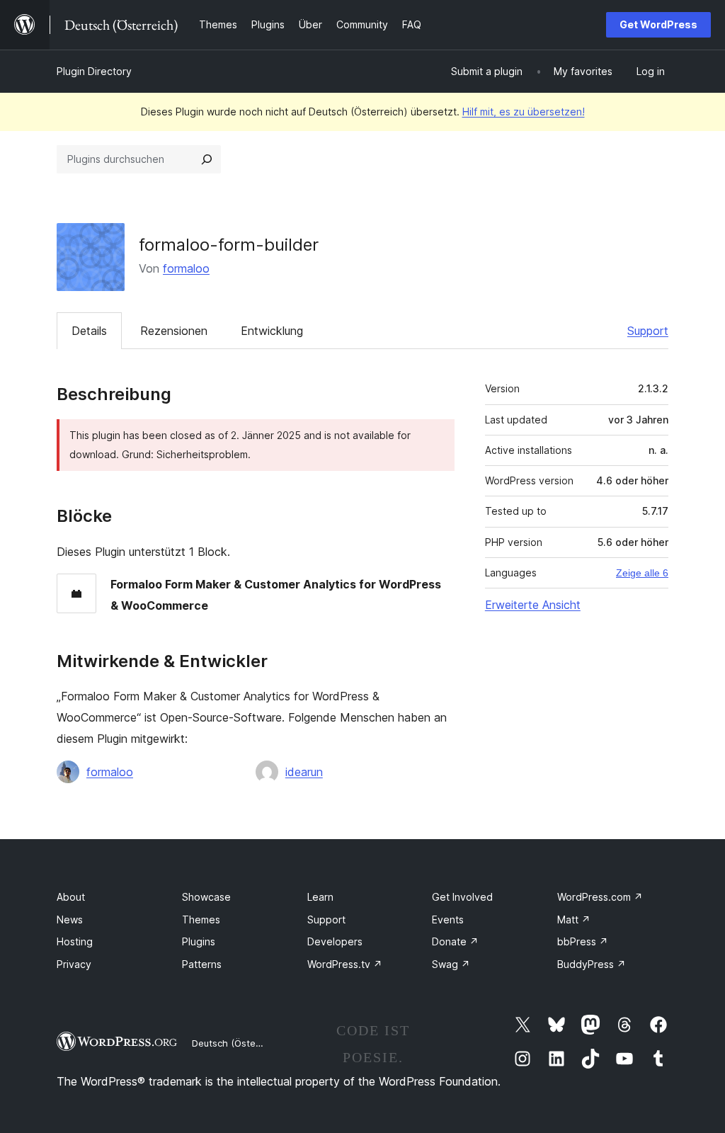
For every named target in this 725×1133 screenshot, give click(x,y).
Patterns (202, 964)
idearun (304, 772)
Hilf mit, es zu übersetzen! (523, 112)
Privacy (74, 964)
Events (448, 919)
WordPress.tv (344, 964)
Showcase (206, 897)
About (71, 897)
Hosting (75, 941)
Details (89, 331)
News (70, 919)
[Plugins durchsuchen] (207, 159)
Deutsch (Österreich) (238, 1043)
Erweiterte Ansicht (533, 605)
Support (647, 331)
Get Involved (462, 897)
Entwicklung (272, 331)
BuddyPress (591, 964)
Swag (451, 964)
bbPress (582, 941)
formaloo (186, 268)
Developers (334, 941)
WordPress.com (600, 897)
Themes (201, 919)
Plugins (198, 941)
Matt (573, 919)
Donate (455, 941)
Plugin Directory (94, 71)
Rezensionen (173, 331)
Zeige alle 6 (642, 573)
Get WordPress (658, 24)
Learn (320, 897)
